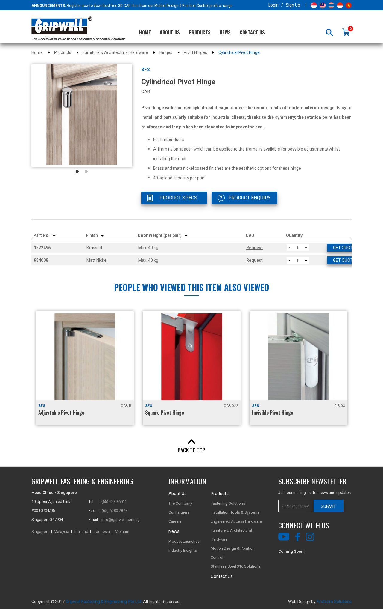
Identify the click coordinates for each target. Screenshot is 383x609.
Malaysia (61, 531)
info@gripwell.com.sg (120, 519)
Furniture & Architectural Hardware (115, 52)
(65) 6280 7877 (114, 510)
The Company (180, 503)
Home (145, 32)
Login (273, 5)
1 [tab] (77, 172)
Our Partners (178, 512)
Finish (92, 235)
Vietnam (122, 531)
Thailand (81, 531)
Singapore (40, 531)
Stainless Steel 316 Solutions (236, 566)
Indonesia (101, 531)
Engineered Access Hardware (236, 521)
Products (200, 32)
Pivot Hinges (195, 52)
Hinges (165, 52)
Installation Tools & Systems (235, 512)
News (225, 32)
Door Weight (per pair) (160, 235)
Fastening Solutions (228, 503)
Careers (175, 521)
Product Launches (184, 541)
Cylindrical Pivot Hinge (239, 52)
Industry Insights (182, 550)
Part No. (42, 235)
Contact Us (252, 32)
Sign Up (293, 5)
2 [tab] (86, 172)
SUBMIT (328, 506)
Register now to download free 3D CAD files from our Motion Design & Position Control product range (149, 6)
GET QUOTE (344, 247)
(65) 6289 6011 (114, 501)
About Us (170, 32)
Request (254, 247)
